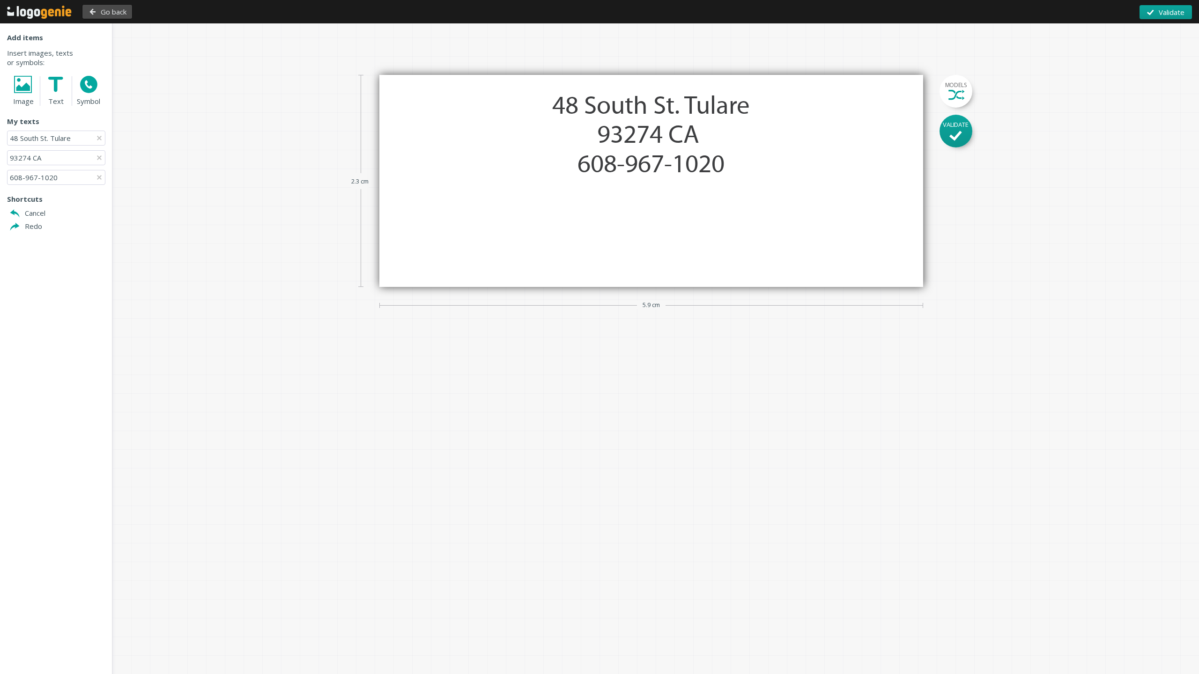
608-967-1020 (34, 177)
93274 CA (26, 157)
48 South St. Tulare (40, 138)
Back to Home (39, 12)
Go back (113, 11)
